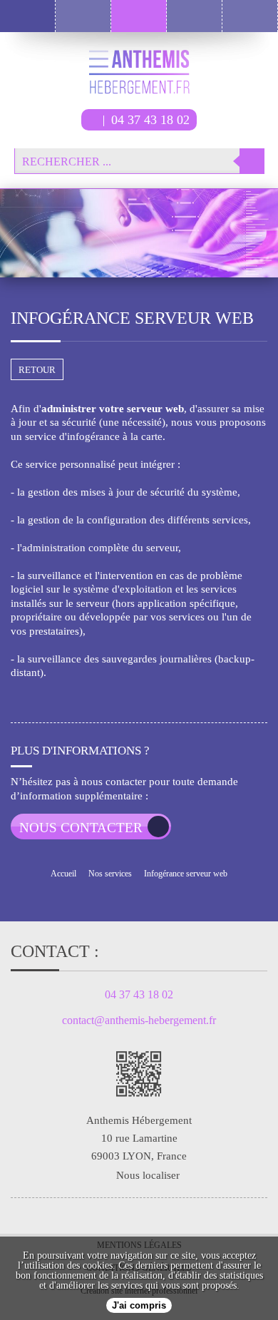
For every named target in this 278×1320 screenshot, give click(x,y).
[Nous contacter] (250, 16)
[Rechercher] (252, 160)
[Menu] (28, 16)
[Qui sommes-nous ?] (194, 16)
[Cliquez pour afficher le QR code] (139, 1074)
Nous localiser (148, 1175)
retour (37, 369)
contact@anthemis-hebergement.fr (139, 1020)
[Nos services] (139, 16)
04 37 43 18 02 (150, 120)
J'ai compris (139, 1305)
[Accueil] (83, 16)
